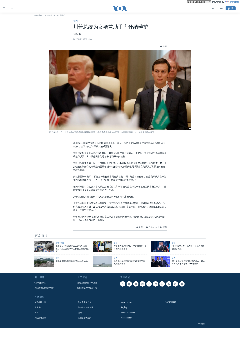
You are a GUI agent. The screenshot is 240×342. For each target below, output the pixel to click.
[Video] (221, 8)
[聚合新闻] (168, 284)
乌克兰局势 (60, 243)
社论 (80, 312)
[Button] (163, 46)
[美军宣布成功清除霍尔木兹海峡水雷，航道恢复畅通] (102, 261)
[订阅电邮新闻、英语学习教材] (182, 284)
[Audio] (213, 8)
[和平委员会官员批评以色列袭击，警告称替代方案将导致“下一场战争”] (160, 261)
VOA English (126, 302)
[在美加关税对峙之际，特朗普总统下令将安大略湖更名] (102, 246)
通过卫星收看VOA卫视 (87, 283)
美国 (75, 21)
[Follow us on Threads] (149, 284)
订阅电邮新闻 (40, 283)
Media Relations (128, 312)
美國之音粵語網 (84, 318)
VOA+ (37, 312)
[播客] (175, 284)
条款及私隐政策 (84, 302)
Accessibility (126, 318)
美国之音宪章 (40, 318)
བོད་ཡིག (124, 307)
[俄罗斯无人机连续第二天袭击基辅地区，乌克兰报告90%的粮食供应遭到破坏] (44, 246)
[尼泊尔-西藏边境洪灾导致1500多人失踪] (44, 261)
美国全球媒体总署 (85, 307)
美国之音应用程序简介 (44, 288)
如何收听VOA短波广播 (87, 288)
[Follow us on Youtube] (129, 284)
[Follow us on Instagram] (142, 284)
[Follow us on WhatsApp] (162, 284)
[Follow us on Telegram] (155, 284)
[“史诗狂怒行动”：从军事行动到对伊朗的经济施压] (160, 246)
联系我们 (38, 307)
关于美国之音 (40, 302)
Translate (234, 2)
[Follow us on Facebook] (135, 284)
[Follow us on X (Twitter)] (122, 284)
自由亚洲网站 (170, 302)
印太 (57, 258)
